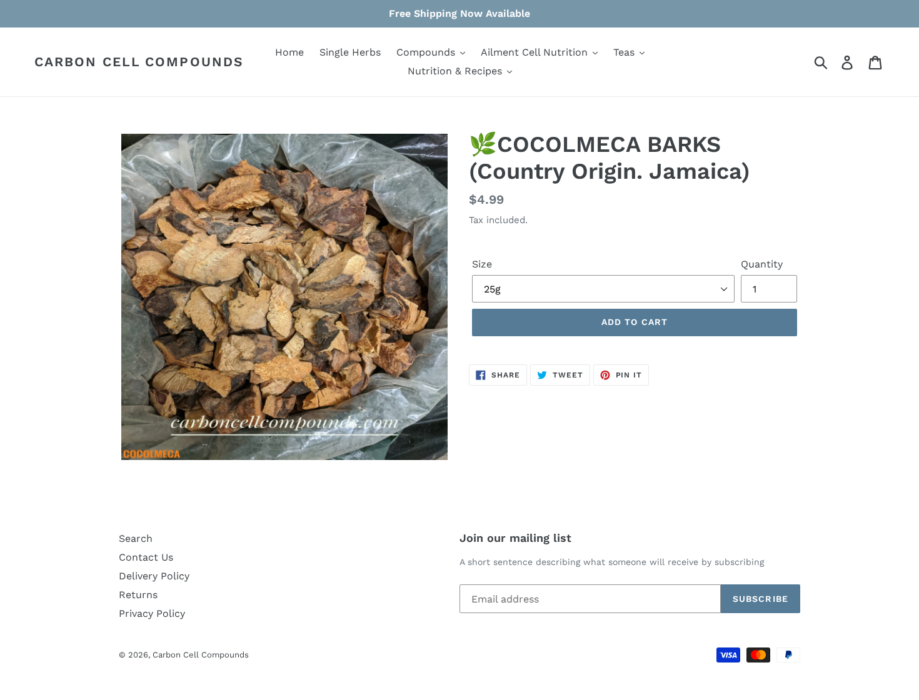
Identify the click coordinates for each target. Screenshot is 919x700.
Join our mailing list (515, 537)
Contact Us (146, 557)
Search (136, 538)
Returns (138, 595)
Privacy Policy (152, 613)
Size (482, 264)
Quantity (762, 264)
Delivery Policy (154, 576)
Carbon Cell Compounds (139, 61)
